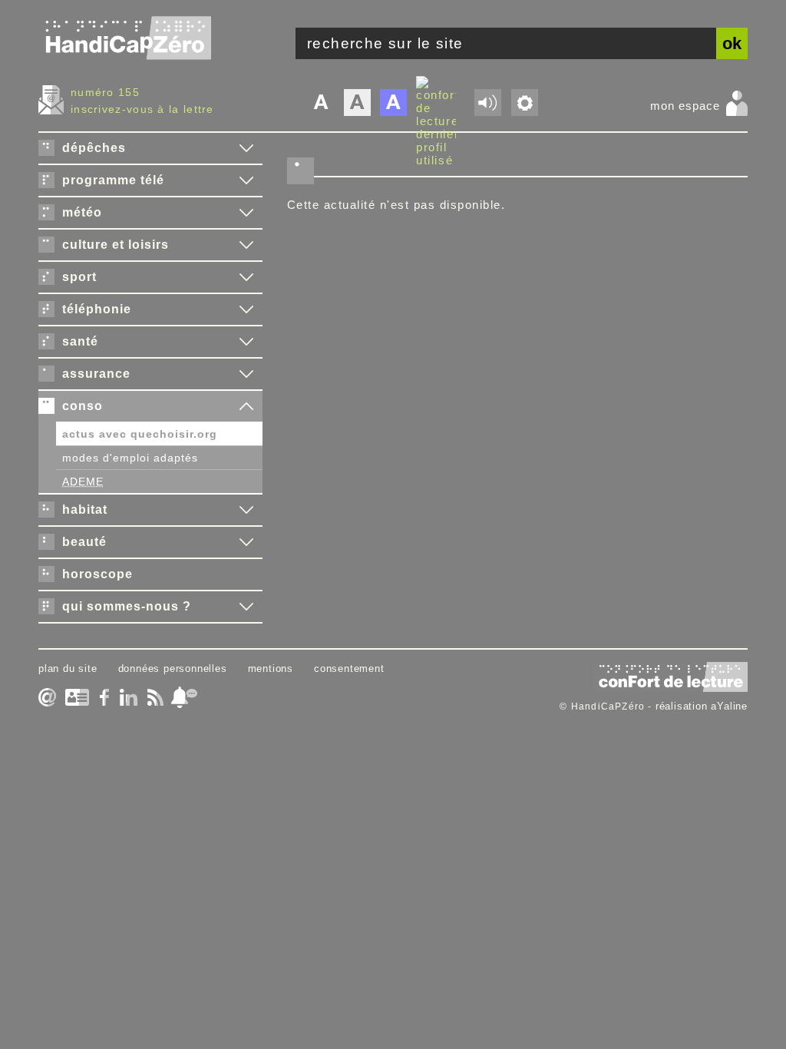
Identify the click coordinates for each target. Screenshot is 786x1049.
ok (731, 43)
